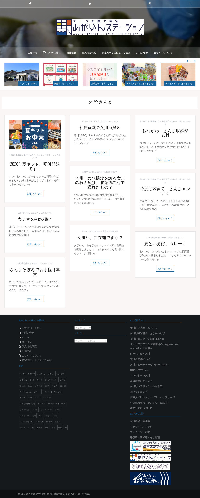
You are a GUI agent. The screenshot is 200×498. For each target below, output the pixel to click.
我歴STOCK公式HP (141, 408)
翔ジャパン (24, 427)
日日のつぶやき (111, 121)
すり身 (22, 385)
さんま (39, 379)
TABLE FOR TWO (27, 373)
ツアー (37, 391)
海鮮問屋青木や (26, 421)
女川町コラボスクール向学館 (146, 386)
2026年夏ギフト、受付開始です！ (35, 166)
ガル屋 (63, 385)
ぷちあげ (38, 385)
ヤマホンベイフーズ (56, 403)
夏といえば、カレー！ (165, 243)
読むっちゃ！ (34, 193)
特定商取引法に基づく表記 (116, 52)
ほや (47, 385)
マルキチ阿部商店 (27, 403)
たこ (30, 385)
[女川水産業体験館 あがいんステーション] (100, 26)
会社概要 (71, 52)
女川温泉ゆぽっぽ (140, 358)
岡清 (34, 415)
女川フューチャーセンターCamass (149, 364)
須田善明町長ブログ (141, 380)
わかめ (54, 385)
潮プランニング (138, 391)
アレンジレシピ (45, 263)
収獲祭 (57, 409)
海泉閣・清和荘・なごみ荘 (145, 437)
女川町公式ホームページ (143, 327)
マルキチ (47, 397)
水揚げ (48, 415)
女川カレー (24, 415)
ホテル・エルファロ (141, 426)
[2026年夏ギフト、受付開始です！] (35, 134)
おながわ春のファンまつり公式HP (149, 402)
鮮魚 (60, 427)
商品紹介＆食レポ (169, 121)
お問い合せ (142, 52)
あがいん (41, 373)
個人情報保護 (89, 52)
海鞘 (55, 415)
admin (100, 121)
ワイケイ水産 (46, 409)
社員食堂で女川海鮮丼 (99, 127)
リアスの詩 (24, 409)
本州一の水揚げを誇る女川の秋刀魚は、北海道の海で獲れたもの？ (100, 182)
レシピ (35, 409)
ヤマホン (41, 403)
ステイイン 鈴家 (140, 431)
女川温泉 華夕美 (140, 421)
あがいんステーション (33, 155)
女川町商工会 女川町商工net (147, 338)
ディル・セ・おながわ (51, 391)
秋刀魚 (49, 421)
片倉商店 (39, 421)
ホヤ (30, 397)
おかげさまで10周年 (29, 83)
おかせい (60, 373)
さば (32, 379)
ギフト (48, 155)
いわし (51, 373)
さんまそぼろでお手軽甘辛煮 (35, 271)
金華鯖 (39, 427)
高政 (53, 427)
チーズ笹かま (25, 391)
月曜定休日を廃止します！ (103, 83)
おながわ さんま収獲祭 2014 (167, 132)
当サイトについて (163, 52)
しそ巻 (62, 379)
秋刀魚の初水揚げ (34, 219)
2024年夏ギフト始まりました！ (140, 83)
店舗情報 (32, 52)
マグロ (37, 397)
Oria (64, 493)
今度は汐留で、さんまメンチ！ (165, 190)
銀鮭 (47, 427)
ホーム (25, 337)
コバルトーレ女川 (140, 375)
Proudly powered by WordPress (34, 493)
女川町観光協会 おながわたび (147, 333)
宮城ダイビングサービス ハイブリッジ (152, 397)
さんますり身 (51, 379)
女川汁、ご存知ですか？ (100, 237)
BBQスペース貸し (52, 52)
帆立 (40, 415)
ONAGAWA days (139, 369)
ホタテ (22, 397)
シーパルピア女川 (140, 353)
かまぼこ (23, 379)
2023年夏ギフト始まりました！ (179, 83)
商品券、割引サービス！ (65, 83)
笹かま (57, 421)
